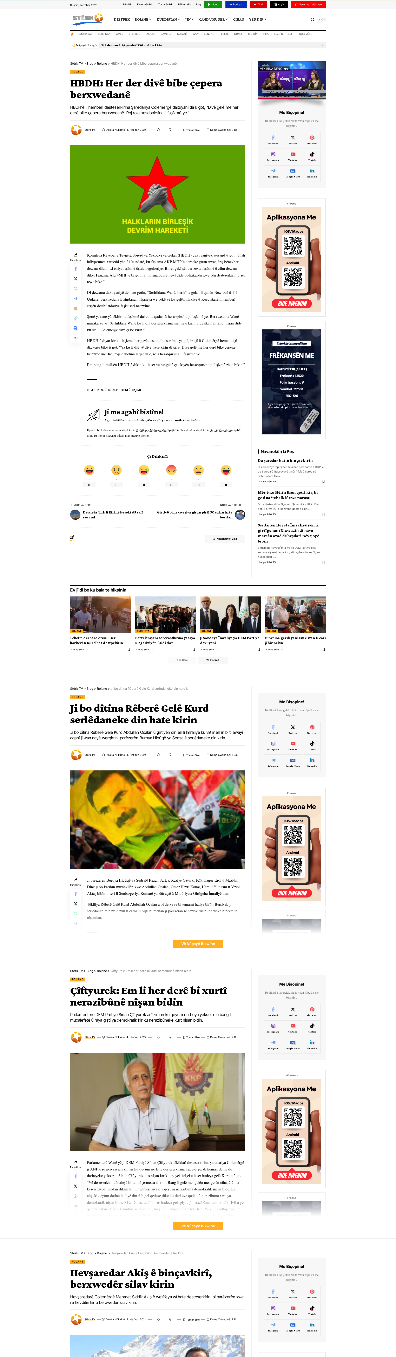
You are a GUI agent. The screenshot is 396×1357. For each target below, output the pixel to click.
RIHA (266, 33)
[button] (321, 45)
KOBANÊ (182, 33)
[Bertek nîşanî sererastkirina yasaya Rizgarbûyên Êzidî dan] (165, 614)
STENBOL (134, 33)
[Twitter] (292, 140)
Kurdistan (144, 631)
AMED (119, 33)
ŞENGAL (209, 33)
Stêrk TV (90, 129)
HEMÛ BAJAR (85, 33)
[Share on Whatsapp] (75, 289)
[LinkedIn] (312, 173)
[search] (312, 19)
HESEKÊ (224, 33)
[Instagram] (273, 157)
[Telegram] (273, 173)
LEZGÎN (278, 33)
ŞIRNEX (238, 33)
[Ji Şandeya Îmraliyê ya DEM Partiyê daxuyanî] (230, 614)
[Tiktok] (312, 157)
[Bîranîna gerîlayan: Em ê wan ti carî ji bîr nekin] (295, 614)
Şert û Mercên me (221, 430)
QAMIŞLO (166, 33)
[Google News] (292, 173)
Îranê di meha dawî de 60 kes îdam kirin (129, 45)
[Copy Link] (75, 318)
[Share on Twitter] (75, 279)
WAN (195, 33)
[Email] (75, 308)
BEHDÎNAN (104, 33)
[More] (75, 338)
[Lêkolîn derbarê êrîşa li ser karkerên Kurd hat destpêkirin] (100, 614)
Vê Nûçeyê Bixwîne (198, 944)
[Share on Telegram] (75, 298)
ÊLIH (290, 33)
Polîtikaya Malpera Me (151, 430)
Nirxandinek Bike (227, 538)
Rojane (78, 72)
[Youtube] (292, 157)
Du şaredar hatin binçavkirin (285, 460)
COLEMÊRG (305, 33)
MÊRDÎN (253, 33)
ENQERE (150, 33)
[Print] (75, 328)
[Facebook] (273, 140)
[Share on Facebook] (75, 269)
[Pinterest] (312, 140)
